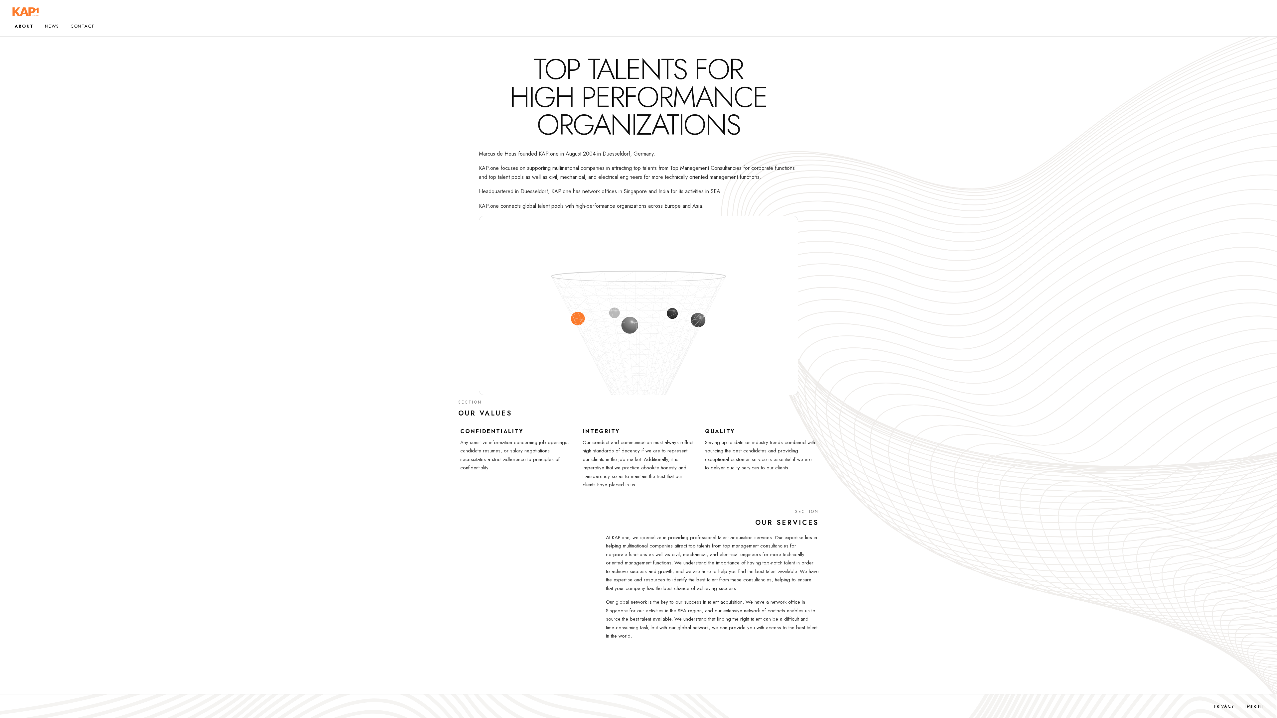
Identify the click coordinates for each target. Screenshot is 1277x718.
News (52, 26)
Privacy (1224, 706)
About (24, 26)
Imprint (1255, 706)
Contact (83, 26)
